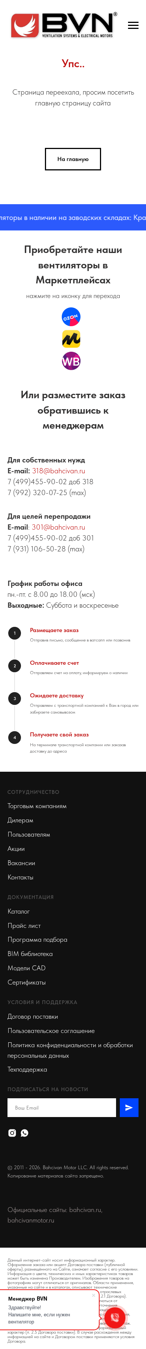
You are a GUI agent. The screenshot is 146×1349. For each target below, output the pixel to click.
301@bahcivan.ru (58, 526)
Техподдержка (27, 1069)
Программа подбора (37, 939)
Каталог (18, 911)
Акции (16, 848)
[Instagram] (12, 1133)
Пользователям (28, 834)
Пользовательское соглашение (51, 1030)
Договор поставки (32, 1016)
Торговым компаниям (37, 806)
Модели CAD (26, 968)
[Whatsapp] (24, 1133)
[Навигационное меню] (133, 25)
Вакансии (21, 863)
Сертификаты (26, 982)
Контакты (20, 877)
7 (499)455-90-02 (37, 481)
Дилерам (20, 820)
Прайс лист (24, 925)
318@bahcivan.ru (58, 470)
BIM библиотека (30, 954)
